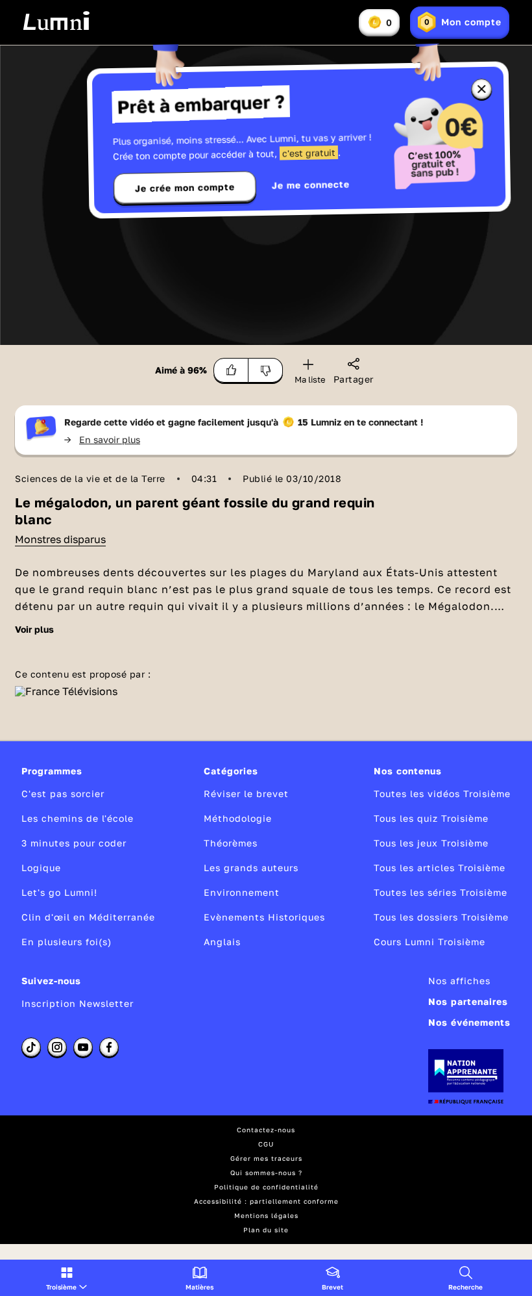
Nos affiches (459, 980)
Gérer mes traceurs (266, 1158)
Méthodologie (238, 818)
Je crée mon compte (185, 187)
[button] (66, 1278)
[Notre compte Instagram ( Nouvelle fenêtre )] (57, 1047)
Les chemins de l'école (77, 818)
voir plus (34, 629)
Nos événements (469, 1022)
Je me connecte (311, 185)
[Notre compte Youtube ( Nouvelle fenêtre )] (83, 1047)
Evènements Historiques (264, 916)
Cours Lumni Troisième (429, 941)
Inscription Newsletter (77, 1003)
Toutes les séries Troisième (440, 892)
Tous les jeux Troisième (431, 842)
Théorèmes (231, 842)
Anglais (222, 941)
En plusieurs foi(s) (66, 941)
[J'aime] (230, 370)
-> (102, 439)
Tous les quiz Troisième (431, 818)
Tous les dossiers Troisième (441, 916)
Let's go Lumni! (59, 892)
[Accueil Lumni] (56, 21)
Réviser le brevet (246, 793)
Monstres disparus (60, 539)
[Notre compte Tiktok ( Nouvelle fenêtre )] (31, 1047)
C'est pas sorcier (62, 793)
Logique (41, 867)
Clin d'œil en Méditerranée (88, 916)
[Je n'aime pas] (265, 370)
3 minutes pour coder (74, 842)
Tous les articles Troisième (439, 867)
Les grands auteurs (251, 867)
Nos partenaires (468, 1001)
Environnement (242, 892)
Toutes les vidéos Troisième (442, 793)
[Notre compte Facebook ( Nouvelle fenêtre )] (109, 1047)
